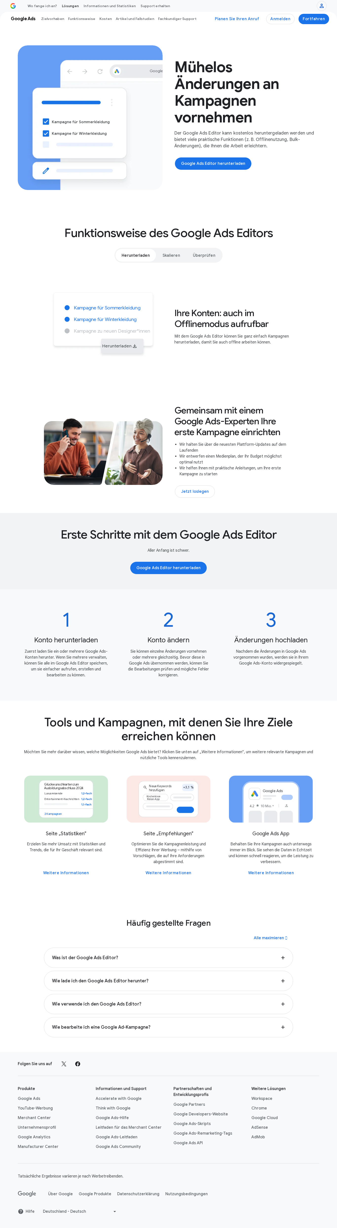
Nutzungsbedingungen (186, 1194)
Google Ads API (188, 1143)
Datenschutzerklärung (138, 1194)
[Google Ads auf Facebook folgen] (78, 1064)
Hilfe (30, 1211)
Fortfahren (314, 19)
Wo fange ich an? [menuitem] (42, 6)
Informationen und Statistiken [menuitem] (110, 6)
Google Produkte (95, 1194)
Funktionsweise (81, 19)
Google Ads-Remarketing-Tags (202, 1133)
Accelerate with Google (119, 1098)
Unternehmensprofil (37, 1127)
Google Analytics (34, 1137)
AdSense (259, 1127)
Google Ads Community (118, 1146)
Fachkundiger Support (177, 19)
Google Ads (29, 1098)
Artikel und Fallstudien (135, 19)
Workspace (261, 1098)
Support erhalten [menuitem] (155, 6)
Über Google (60, 1194)
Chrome (259, 1108)
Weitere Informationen (66, 872)
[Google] (27, 1194)
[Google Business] (13, 6)
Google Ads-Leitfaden (116, 1137)
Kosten (105, 19)
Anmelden (280, 19)
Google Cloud (264, 1117)
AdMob (258, 1137)
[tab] (135, 255)
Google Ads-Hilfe (112, 1117)
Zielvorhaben (52, 19)
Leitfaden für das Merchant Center (129, 1127)
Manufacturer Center (38, 1146)
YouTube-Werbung (35, 1108)
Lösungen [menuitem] (70, 6)
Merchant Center (34, 1117)
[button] (168, 958)
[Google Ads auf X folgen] (64, 1064)
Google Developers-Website (200, 1114)
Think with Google (113, 1108)
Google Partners (189, 1104)
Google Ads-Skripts (192, 1123)
